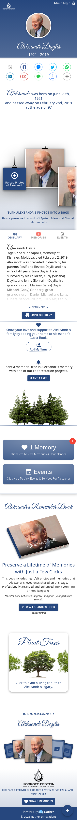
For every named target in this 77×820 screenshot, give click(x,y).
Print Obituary (41, 315)
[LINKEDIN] (10, 76)
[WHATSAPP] (67, 67)
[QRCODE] (10, 67)
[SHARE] (53, 76)
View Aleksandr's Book (38, 607)
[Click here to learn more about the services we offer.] (38, 778)
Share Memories (41, 801)
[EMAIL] (24, 76)
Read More (38, 307)
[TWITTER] (53, 67)
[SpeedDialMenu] (67, 810)
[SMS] (38, 76)
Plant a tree (38, 378)
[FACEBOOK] (24, 67)
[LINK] (67, 76)
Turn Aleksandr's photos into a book (38, 212)
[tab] (15, 235)
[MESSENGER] (38, 67)
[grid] (38, 178)
